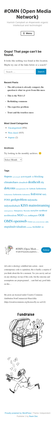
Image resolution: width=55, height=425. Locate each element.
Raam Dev (33, 416)
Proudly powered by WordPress (18, 413)
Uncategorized (14, 127)
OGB (41, 215)
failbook (32, 188)
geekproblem (19, 199)
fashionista (17, 194)
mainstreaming (39, 205)
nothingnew (33, 215)
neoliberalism (10, 215)
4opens (11, 137)
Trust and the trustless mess (20, 112)
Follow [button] (46, 250)
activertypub (16, 177)
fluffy (44, 194)
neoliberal (43, 210)
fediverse (36, 194)
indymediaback (12, 205)
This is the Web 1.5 (16, 95)
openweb (20, 220)
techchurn (29, 227)
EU (27, 188)
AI (33, 177)
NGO (20, 215)
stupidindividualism (15, 226)
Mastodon (27, 211)
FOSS (7, 199)
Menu (28, 33)
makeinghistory (8, 211)
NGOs (26, 216)
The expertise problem (18, 106)
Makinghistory (18, 211)
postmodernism (40, 222)
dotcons (9, 187)
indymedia (32, 199)
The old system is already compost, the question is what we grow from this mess (26, 88)
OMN (8, 220)
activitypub (26, 176)
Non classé (13, 132)
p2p (34, 222)
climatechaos (11, 182)
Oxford (30, 222)
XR (42, 227)
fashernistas (8, 194)
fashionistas (26, 194)
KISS (24, 205)
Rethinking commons (17, 101)
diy (42, 182)
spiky (47, 222)
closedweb (23, 182)
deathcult (34, 182)
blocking (38, 176)
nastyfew (34, 210)
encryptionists (21, 188)
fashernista (41, 188)
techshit (37, 226)
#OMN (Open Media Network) (27, 14)
